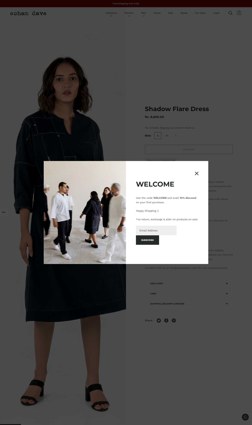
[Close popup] (197, 173)
